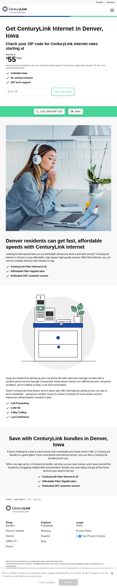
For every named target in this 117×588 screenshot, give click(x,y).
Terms (79, 525)
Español (99, 2)
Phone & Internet (15, 531)
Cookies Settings (47, 582)
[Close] (112, 573)
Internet (10, 536)
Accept (68, 582)
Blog (43, 541)
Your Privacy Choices (93, 536)
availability (20, 499)
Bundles (10, 525)
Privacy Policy (83, 531)
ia (29, 499)
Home (8, 499)
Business (111, 2)
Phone (9, 546)
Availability (47, 525)
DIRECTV (11, 541)
